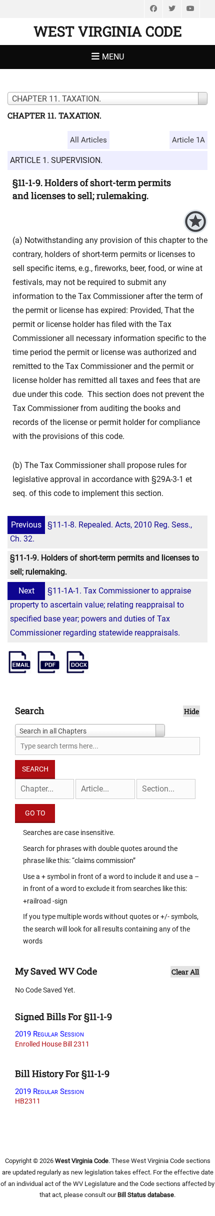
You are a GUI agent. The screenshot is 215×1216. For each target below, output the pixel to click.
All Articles (88, 140)
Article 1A (188, 140)
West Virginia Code (108, 31)
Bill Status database (146, 1194)
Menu (113, 57)
